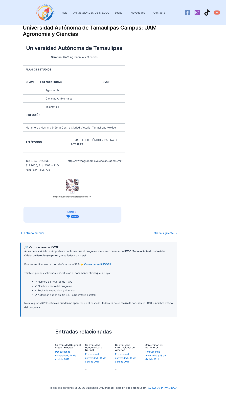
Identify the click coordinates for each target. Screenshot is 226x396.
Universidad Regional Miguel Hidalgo (68, 346)
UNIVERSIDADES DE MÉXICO (91, 12)
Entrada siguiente (164, 233)
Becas (118, 12)
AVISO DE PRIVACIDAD (162, 387)
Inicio (64, 12)
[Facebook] (187, 12)
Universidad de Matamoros (154, 346)
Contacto (159, 12)
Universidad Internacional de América (125, 347)
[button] (123, 12)
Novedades (138, 12)
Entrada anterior (32, 233)
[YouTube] (216, 12)
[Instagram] (197, 12)
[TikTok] (207, 12)
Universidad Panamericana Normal (94, 347)
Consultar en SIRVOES (97, 264)
